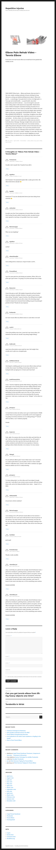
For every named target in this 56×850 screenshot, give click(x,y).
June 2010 (9, 781)
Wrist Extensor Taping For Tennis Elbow (22, 761)
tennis (9, 142)
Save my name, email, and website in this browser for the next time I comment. (24, 676)
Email (8, 663)
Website (8, 669)
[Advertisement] (28, 24)
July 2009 (9, 791)
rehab (40, 140)
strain (7, 142)
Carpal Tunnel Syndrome (13, 814)
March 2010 (10, 787)
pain (38, 140)
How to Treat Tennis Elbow (14, 740)
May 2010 (9, 783)
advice (28, 140)
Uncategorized (11, 819)
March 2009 (10, 795)
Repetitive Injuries (15, 8)
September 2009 (11, 789)
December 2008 (11, 801)
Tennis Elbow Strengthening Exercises (17, 734)
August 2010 (10, 778)
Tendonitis (10, 816)
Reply (7, 168)
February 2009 (11, 797)
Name (7, 656)
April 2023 (9, 776)
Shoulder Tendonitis (18, 759)
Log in (8, 833)
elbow (32, 140)
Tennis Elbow (23, 140)
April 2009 (10, 793)
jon (8, 761)
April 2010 (9, 785)
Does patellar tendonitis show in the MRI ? (18, 732)
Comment (9, 635)
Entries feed (10, 834)
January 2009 (10, 799)
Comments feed (11, 836)
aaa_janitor (10, 140)
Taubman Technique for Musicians (16, 730)
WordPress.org (11, 838)
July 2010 (9, 780)
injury (35, 140)
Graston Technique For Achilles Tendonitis (26, 757)
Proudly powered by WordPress (21, 846)
